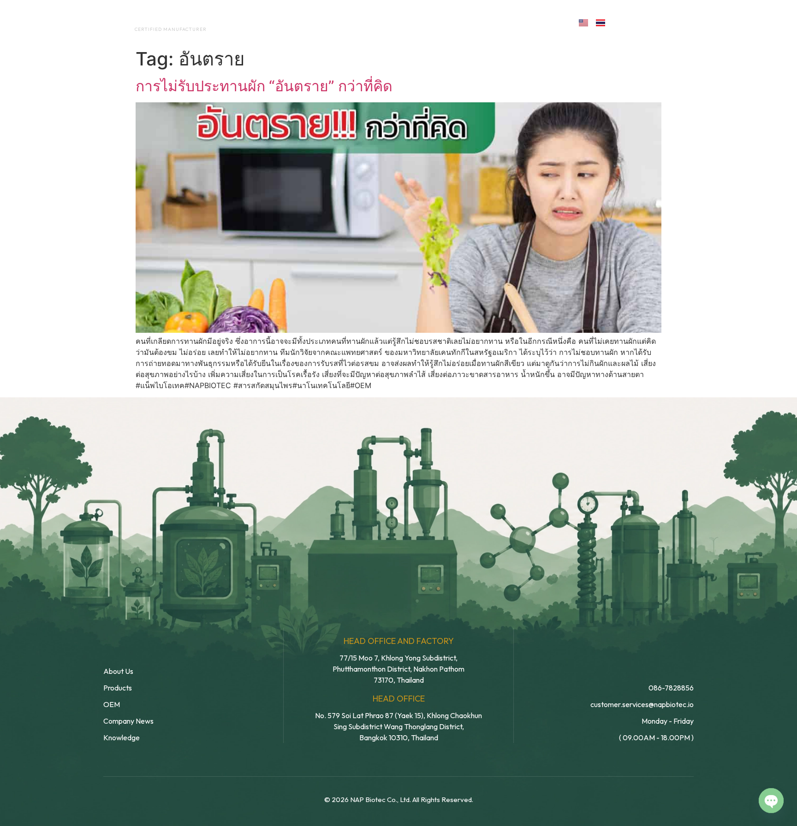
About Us (296, 22)
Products (418, 22)
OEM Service (357, 22)
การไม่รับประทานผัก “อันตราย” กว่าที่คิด (264, 86)
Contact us (529, 22)
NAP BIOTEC (156, 19)
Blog (466, 22)
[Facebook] (623, 22)
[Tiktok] (683, 22)
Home (249, 22)
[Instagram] (663, 22)
